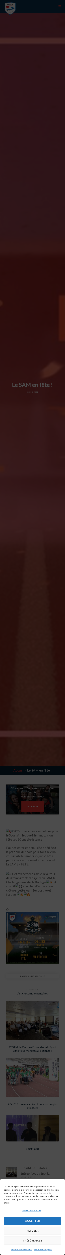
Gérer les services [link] (31, 1210)
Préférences (32, 1240)
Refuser (33, 1230)
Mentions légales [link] (43, 1249)
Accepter (32, 1220)
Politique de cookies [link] (21, 1249)
